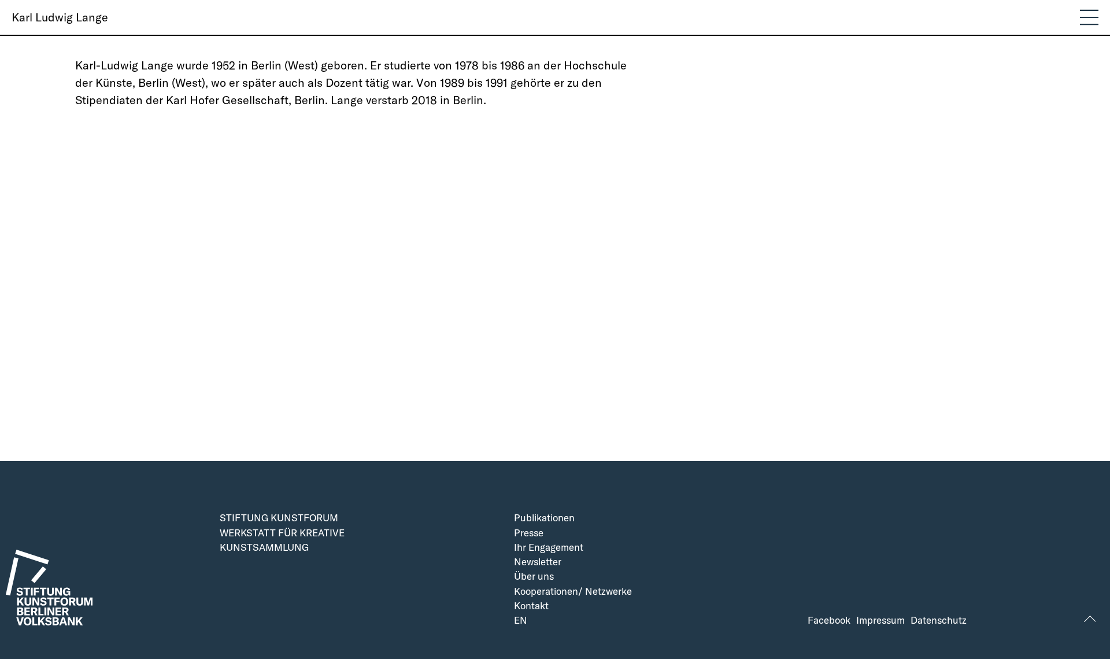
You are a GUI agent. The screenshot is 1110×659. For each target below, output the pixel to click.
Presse (528, 533)
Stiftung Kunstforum (279, 518)
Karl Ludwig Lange (60, 17)
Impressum (880, 620)
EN (520, 620)
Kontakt (531, 606)
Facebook (829, 620)
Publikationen (544, 518)
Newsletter (537, 562)
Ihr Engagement (548, 548)
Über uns (534, 576)
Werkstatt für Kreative (282, 533)
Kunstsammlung (264, 548)
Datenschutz (939, 620)
